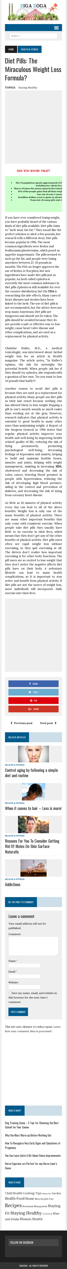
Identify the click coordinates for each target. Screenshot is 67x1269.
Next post (46, 723)
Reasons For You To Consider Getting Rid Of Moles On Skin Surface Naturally (32, 846)
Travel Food (47, 1214)
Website (13, 982)
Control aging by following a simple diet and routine (31, 772)
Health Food (15, 1198)
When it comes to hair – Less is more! (33, 808)
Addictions (12, 884)
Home (29, 1198)
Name (12, 961)
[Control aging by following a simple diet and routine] (33, 760)
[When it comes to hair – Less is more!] (33, 798)
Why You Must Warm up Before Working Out (28, 1135)
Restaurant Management (35, 1206)
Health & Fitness (14, 765)
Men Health (41, 1198)
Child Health (13, 1193)
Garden (56, 1193)
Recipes (13, 1205)
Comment (14, 934)
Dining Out (46, 1193)
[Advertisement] (33, 127)
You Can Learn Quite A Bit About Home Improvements (33, 1156)
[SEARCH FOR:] (33, 35)
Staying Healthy (27, 87)
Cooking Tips (32, 1193)
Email (12, 971)
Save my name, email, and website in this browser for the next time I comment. (32, 997)
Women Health (31, 1219)
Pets (51, 1199)
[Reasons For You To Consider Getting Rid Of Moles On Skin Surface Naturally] (33, 831)
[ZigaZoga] (33, 12)
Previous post (23, 723)
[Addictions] (33, 874)
